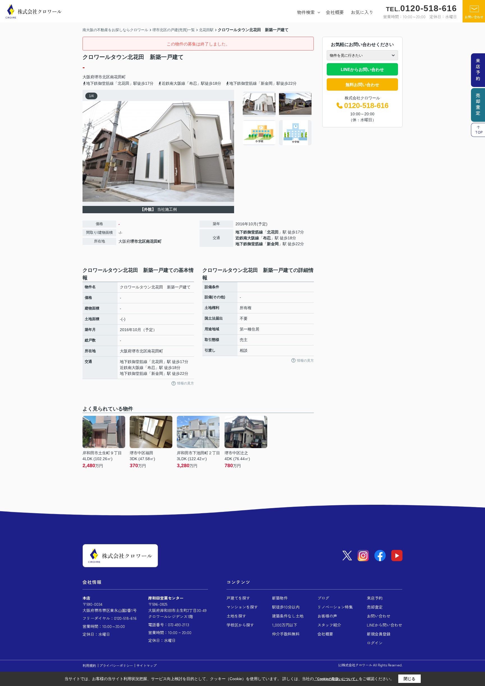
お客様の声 (327, 616)
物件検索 (306, 12)
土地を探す (236, 616)
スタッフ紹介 (329, 625)
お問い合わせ (474, 17)
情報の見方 (185, 383)
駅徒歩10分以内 (285, 607)
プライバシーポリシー (116, 665)
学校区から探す (240, 625)
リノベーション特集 (335, 607)
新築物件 (280, 598)
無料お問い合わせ (362, 84)
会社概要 (335, 12)
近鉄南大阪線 (247, 238)
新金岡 (273, 244)
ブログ (323, 598)
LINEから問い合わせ (384, 625)
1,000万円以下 (284, 625)
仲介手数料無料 (285, 634)
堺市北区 (102, 77)
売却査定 (375, 607)
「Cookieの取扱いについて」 (336, 679)
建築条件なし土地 (287, 616)
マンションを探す (242, 607)
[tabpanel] (277, 118)
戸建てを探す (238, 598)
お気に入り (362, 12)
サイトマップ (146, 665)
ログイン (375, 643)
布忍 (267, 238)
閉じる (409, 678)
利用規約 (89, 665)
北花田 (273, 232)
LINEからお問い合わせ (362, 69)
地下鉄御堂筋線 (249, 232)
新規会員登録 (378, 634)
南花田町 (118, 77)
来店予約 (375, 598)
